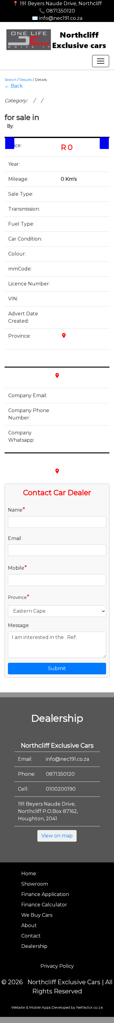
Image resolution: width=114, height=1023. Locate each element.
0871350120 (60, 774)
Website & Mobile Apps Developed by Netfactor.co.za (57, 1007)
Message (18, 625)
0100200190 (61, 789)
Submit (57, 668)
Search (10, 79)
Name (16, 509)
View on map (57, 836)
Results (25, 79)
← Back (14, 86)
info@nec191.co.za (67, 759)
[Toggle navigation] (100, 61)
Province (18, 596)
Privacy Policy (57, 966)
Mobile (17, 567)
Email (14, 538)
